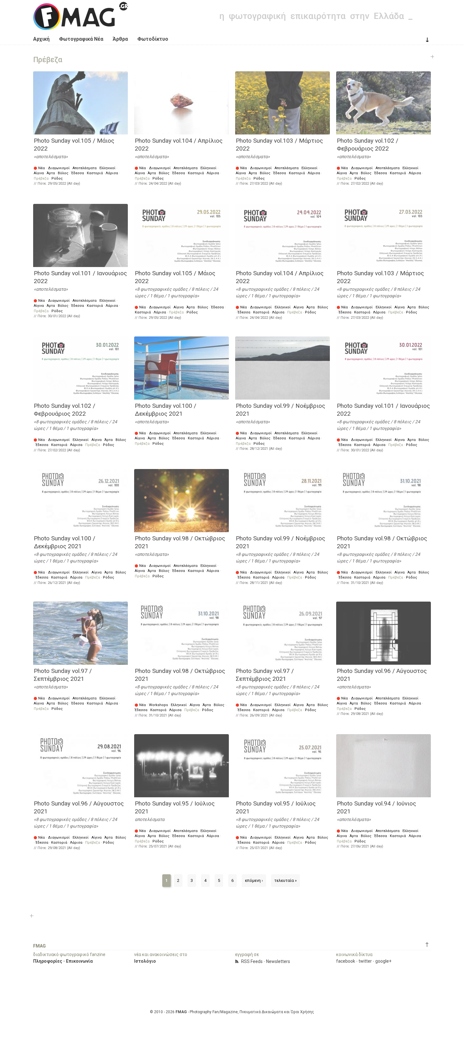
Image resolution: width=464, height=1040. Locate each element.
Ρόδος (57, 178)
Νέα (41, 168)
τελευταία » (285, 880)
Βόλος (63, 173)
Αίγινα (39, 173)
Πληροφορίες (47, 961)
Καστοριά (95, 173)
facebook (345, 961)
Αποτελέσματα (85, 168)
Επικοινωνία (79, 961)
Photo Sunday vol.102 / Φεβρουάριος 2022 (367, 144)
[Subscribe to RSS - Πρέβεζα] (237, 961)
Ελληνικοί (107, 168)
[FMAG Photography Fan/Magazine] (80, 25)
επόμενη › (254, 880)
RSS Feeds (252, 961)
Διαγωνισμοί (59, 168)
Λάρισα (112, 173)
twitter (365, 961)
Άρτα (51, 173)
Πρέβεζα (41, 178)
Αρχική (41, 39)
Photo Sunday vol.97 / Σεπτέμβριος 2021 (63, 674)
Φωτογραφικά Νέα (81, 39)
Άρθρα (120, 39)
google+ (383, 961)
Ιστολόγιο (145, 961)
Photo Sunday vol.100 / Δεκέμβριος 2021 (165, 409)
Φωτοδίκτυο (152, 39)
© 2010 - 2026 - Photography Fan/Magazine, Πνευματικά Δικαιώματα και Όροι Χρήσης (232, 1012)
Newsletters (278, 961)
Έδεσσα (77, 173)
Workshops (158, 705)
